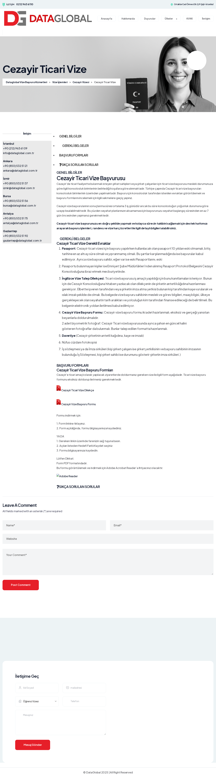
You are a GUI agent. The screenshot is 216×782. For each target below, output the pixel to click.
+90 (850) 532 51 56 (15, 201)
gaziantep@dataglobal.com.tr (22, 240)
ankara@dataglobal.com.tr (20, 170)
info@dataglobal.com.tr (18, 153)
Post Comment (20, 585)
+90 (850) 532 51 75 (15, 218)
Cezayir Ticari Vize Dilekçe (77, 390)
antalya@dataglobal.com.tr (20, 223)
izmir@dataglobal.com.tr (19, 188)
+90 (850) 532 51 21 (15, 166)
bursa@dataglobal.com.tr (19, 205)
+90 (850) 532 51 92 (15, 236)
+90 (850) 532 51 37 (15, 183)
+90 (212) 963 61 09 (15, 148)
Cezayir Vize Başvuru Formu (78, 404)
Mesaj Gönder (33, 745)
